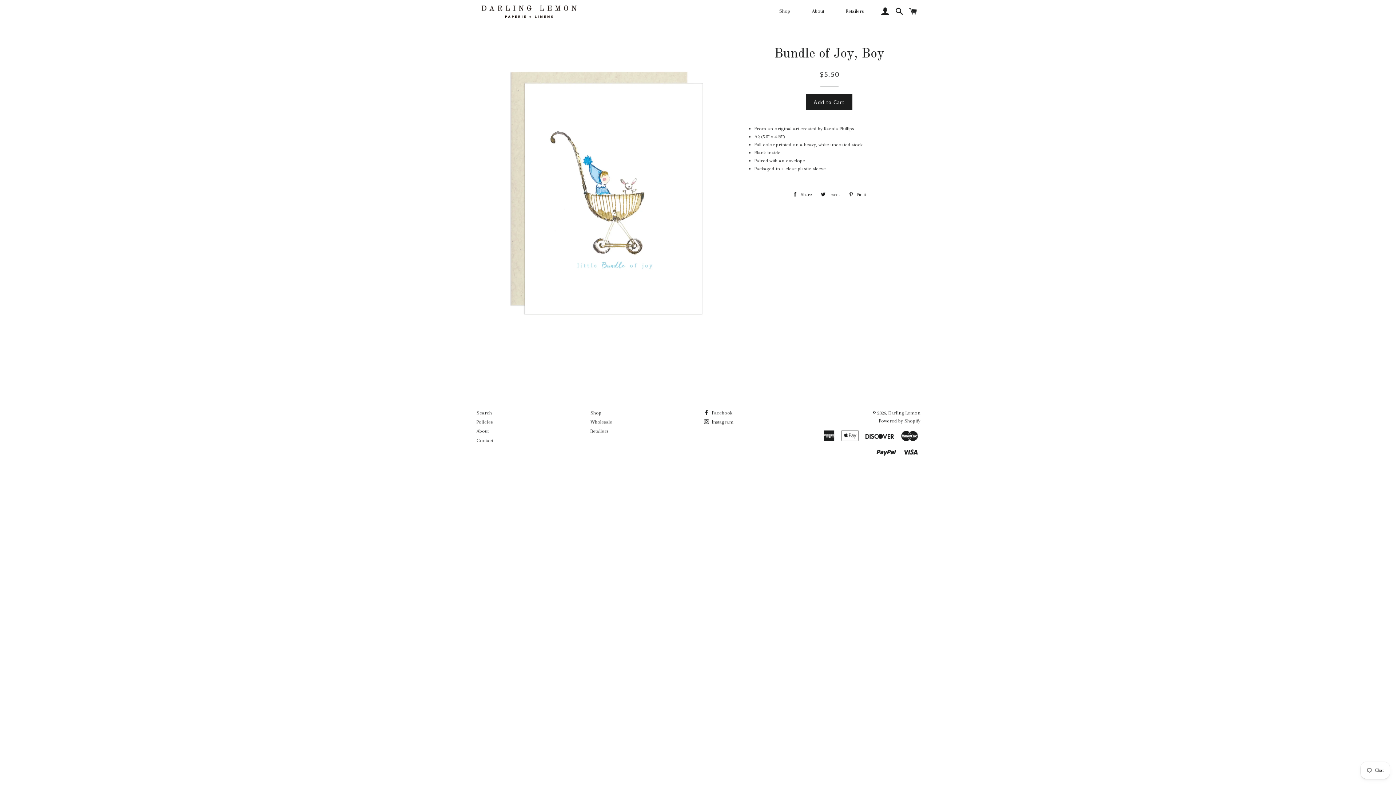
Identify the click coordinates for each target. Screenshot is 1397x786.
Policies (485, 422)
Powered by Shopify (899, 421)
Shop (784, 11)
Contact (485, 440)
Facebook (721, 413)
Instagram (722, 422)
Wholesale (601, 422)
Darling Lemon (904, 413)
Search (484, 413)
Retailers (855, 11)
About (818, 11)
